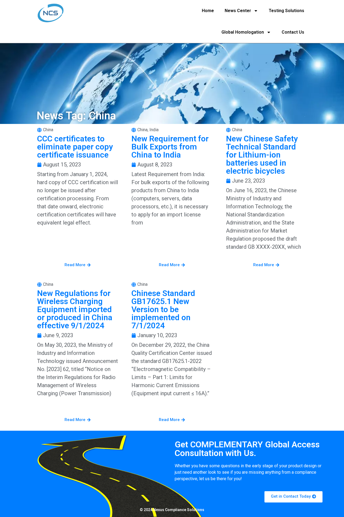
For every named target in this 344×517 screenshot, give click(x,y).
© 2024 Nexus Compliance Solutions (172, 510)
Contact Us (293, 32)
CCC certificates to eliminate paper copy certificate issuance (75, 146)
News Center (238, 10)
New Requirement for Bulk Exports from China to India (170, 146)
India (154, 129)
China (48, 129)
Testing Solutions (286, 10)
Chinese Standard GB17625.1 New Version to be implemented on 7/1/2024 (163, 309)
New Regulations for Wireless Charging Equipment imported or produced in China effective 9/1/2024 (74, 309)
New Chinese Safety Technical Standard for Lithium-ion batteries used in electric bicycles (262, 155)
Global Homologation (242, 32)
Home (208, 10)
